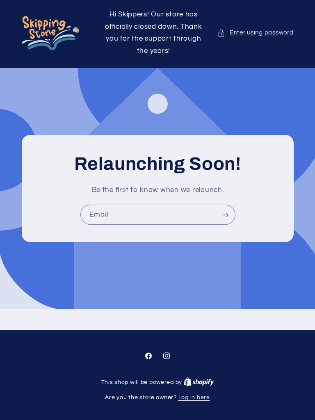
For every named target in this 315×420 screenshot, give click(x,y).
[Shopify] (199, 382)
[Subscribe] (225, 215)
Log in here (194, 397)
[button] (255, 32)
